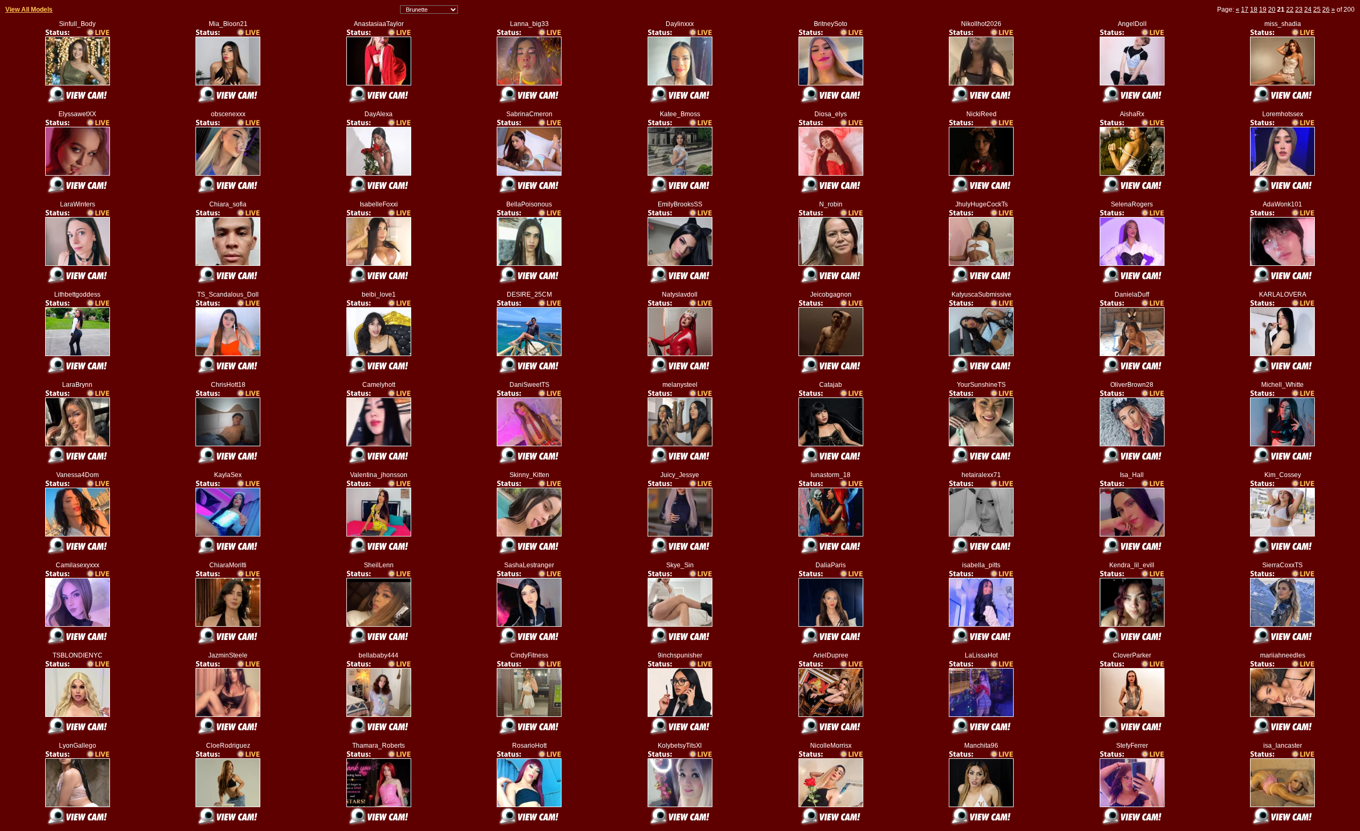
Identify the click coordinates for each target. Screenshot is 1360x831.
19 (1262, 9)
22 (1290, 9)
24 (1308, 9)
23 (1299, 9)
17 (1244, 9)
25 (1317, 9)
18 (1253, 9)
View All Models (29, 9)
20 (1272, 9)
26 (1326, 9)
